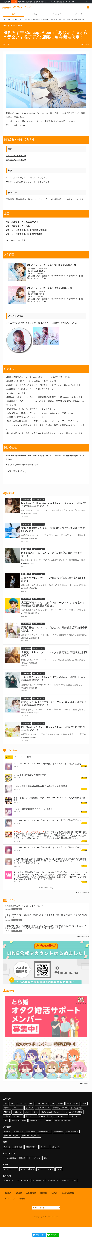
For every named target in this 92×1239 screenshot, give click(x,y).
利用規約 (54, 1193)
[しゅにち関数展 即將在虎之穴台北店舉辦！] (8, 812)
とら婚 (36, 2)
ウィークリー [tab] (19, 757)
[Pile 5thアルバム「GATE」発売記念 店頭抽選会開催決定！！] (12, 555)
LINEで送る (54, 1235)
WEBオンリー (43, 2)
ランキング (57, 14)
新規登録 (22, 1158)
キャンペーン (18, 1108)
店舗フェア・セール (43, 1108)
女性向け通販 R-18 (44, 1131)
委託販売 (8, 1193)
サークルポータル (69, 2)
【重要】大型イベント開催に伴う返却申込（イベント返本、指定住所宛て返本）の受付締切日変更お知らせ (46, 916)
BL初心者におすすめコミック (51, 1112)
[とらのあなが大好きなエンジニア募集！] (46, 1078)
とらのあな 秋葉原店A (16, 155)
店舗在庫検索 (18, 1147)
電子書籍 (59, 2)
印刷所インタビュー (36, 1120)
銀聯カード (55, 1147)
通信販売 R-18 (18, 1131)
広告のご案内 (31, 1193)
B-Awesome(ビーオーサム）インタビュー (52, 1116)
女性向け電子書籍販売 (11, 1136)
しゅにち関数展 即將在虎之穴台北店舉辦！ (33, 809)
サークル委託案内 (10, 1158)
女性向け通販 (30, 1131)
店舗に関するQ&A (31, 1147)
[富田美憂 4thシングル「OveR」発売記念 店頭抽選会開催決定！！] (12, 580)
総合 (13, 14)
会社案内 (18, 1193)
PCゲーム (7, 1112)
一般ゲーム (17, 1112)
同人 (5, 1104)
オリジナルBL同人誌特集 (63, 1120)
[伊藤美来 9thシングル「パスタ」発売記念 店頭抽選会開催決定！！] (12, 655)
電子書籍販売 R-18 (72, 1131)
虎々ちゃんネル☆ (38, 1180)
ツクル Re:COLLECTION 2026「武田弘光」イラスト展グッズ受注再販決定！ (48, 763)
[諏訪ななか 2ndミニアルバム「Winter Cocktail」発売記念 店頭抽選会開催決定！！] (12, 704)
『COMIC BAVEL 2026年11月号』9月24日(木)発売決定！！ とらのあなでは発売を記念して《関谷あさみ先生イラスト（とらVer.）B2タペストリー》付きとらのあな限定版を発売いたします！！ (50, 861)
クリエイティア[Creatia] (45, 1169)
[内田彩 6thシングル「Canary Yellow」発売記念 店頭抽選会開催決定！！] (12, 729)
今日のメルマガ (75, 1116)
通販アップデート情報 (19, 1120)
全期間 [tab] (29, 757)
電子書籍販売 (58, 1131)
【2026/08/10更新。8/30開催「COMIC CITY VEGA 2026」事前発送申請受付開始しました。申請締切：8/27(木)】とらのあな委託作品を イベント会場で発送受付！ (45, 927)
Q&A (45, 1158)
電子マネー (44, 1147)
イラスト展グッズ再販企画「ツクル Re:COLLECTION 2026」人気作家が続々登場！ (49, 798)
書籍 (12, 1104)
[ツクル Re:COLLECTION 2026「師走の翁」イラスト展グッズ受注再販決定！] (8, 850)
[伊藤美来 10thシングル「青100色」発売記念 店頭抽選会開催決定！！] (12, 530)
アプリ (36, 1112)
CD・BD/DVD (21, 1104)
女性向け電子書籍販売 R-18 (31, 1136)
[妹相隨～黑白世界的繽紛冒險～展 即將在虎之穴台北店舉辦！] (8, 789)
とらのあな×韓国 (76, 1108)
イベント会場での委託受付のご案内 (30, 775)
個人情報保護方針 (68, 1193)
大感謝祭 (7, 1116)
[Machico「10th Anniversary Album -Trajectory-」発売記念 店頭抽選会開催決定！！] (12, 505)
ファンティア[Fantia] (27, 1169)
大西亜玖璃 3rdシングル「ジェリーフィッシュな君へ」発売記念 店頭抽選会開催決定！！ (53, 604)
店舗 (23, 2)
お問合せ (22, 1199)
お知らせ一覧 (8, 1180)
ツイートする (40, 1235)
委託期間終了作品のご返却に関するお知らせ (24, 906)
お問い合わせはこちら (15, 471)
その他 (84, 1104)
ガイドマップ (10, 1199)
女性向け (35, 14)
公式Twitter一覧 (53, 1180)
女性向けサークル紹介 (60, 1108)
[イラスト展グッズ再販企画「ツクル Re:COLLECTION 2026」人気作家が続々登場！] (8, 800)
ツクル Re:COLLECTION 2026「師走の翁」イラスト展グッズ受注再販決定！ (48, 847)
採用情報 (43, 1193)
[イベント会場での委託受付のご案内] (8, 778)
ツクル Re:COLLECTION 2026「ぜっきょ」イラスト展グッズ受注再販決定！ (48, 820)
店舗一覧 (7, 1147)
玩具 (30, 1104)
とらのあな (7, 2)
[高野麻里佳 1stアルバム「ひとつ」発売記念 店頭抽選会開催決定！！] (12, 630)
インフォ (14, 2)
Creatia (48, 1120)
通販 (19, 2)
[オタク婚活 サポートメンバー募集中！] (46, 1036)
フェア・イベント (41, 1104)
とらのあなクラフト (10, 1169)
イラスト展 (52, 2)
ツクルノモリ (18, 1116)
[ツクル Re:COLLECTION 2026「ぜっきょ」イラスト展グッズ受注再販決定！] (8, 823)
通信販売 (60, 1104)
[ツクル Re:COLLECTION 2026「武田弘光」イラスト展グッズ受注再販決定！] (8, 766)
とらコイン (29, 2)
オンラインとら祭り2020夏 (73, 1112)
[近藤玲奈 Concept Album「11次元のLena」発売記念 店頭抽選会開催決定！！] (12, 680)
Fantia (6, 1120)
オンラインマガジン (22, 1180)
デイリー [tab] (9, 757)
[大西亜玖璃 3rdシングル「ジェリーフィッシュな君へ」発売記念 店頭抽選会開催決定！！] (12, 605)
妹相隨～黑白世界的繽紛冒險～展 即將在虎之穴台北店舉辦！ (41, 786)
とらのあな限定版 (72, 1104)
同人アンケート (31, 1116)
